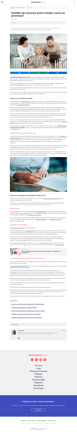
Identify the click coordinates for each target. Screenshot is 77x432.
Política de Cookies (25, 423)
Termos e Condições (37, 423)
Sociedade (38, 385)
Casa (38, 368)
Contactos (23, 420)
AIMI (24, 244)
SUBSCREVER (38, 409)
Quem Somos (31, 420)
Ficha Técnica (51, 420)
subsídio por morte (54, 219)
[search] (74, 2)
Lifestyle (38, 374)
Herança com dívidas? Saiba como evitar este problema (26, 317)
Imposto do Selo (59, 244)
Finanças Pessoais (20, 7)
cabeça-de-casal (30, 230)
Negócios (38, 382)
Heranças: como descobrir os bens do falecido (24, 307)
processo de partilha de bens (19, 266)
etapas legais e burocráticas (52, 198)
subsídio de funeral (41, 219)
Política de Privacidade (50, 423)
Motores (38, 377)
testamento (25, 101)
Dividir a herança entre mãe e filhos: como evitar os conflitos (28, 310)
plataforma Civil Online (34, 215)
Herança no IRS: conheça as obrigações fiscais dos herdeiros (28, 304)
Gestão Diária (30, 7)
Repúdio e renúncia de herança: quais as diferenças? (26, 314)
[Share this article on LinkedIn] (57, 73)
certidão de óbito (41, 211)
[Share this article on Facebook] (19, 73)
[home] (38, 2)
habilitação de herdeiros (18, 228)
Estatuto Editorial (41, 420)
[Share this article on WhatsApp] (38, 73)
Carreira (38, 365)
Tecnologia (38, 388)
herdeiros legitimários (24, 104)
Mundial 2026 (38, 380)
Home (12, 7)
